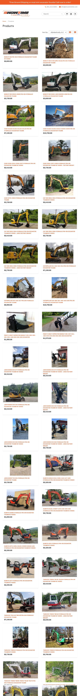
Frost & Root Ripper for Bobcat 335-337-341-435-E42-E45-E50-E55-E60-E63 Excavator (59, 335)
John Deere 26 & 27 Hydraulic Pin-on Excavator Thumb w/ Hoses (16, 371)
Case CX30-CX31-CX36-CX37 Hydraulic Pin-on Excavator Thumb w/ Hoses (19, 164)
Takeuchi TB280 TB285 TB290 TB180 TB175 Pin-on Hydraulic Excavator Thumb (20, 682)
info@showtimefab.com (69, 7)
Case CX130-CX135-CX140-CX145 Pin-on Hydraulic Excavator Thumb (17, 130)
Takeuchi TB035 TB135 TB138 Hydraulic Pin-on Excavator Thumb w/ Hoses (59, 580)
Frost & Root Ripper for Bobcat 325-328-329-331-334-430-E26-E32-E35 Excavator (20, 336)
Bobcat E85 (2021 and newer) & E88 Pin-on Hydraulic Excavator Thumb (57, 95)
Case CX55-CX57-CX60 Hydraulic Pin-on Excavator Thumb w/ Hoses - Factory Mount (58, 164)
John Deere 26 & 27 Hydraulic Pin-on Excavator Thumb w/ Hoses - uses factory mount (58, 371)
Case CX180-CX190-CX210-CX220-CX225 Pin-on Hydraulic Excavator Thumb (59, 130)
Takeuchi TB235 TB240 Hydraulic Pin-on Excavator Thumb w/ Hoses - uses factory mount (58, 616)
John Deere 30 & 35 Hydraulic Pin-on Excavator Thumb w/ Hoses (16, 405)
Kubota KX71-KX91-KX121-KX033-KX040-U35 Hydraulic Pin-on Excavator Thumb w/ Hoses (19, 547)
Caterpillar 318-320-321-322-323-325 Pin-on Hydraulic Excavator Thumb (58, 301)
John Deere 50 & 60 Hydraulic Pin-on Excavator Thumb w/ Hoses (16, 443)
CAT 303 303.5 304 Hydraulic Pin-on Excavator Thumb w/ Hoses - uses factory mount (20, 232)
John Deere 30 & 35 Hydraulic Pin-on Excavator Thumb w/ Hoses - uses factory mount (58, 408)
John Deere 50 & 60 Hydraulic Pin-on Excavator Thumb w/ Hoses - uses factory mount (58, 444)
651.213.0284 (52, 7)
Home (4, 21)
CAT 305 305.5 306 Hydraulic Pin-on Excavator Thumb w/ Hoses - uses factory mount (20, 267)
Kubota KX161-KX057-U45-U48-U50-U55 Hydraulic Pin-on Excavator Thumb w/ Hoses (58, 510)
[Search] (62, 14)
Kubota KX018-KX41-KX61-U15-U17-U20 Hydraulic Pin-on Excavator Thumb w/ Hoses (58, 479)
